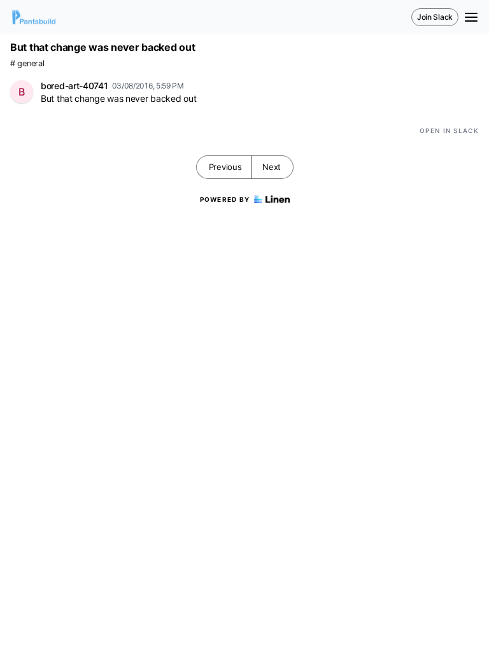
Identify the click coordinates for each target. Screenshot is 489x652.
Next (271, 167)
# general (27, 63)
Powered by (225, 199)
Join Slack (435, 17)
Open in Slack (449, 130)
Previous (225, 167)
